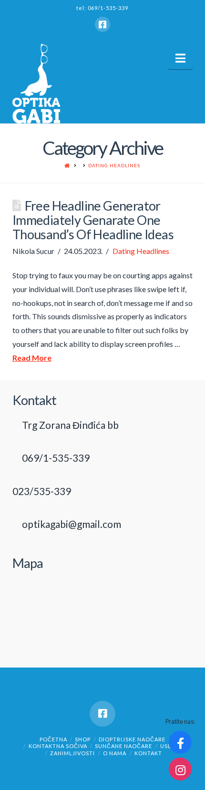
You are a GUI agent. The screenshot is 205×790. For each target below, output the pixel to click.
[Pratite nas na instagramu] (180, 769)
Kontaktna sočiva (58, 746)
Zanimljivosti (72, 753)
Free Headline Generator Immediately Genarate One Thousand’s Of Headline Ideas (93, 220)
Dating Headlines (114, 165)
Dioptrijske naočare (132, 739)
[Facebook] (102, 24)
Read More (31, 357)
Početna (53, 739)
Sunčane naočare (123, 746)
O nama (114, 753)
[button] (180, 58)
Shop (83, 739)
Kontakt (148, 753)
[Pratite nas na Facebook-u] (180, 742)
